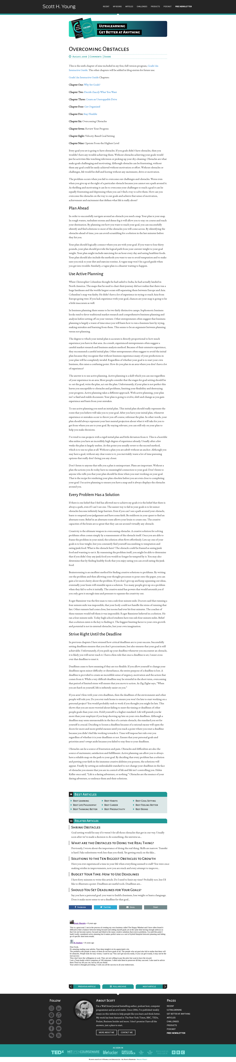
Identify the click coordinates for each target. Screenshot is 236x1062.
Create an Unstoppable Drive (101, 99)
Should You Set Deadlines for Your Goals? (106, 890)
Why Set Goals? (92, 84)
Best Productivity (114, 809)
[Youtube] (58, 1022)
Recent (170, 1006)
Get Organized (92, 106)
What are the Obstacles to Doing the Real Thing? (112, 843)
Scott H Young (59, 9)
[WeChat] (51, 1035)
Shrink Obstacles (85, 827)
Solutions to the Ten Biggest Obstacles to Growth (113, 859)
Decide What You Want (100, 92)
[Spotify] (51, 1015)
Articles (171, 1018)
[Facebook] (51, 1028)
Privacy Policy (142, 1059)
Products (172, 1025)
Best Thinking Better (85, 809)
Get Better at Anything (178, 1014)
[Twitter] (51, 1022)
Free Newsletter (176, 1033)
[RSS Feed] (58, 1035)
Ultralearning (174, 1010)
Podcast (171, 1029)
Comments (96, 56)
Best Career (111, 805)
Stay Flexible (90, 114)
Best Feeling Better (147, 805)
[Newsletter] (58, 1028)
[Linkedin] (58, 1008)
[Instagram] (51, 1008)
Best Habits (111, 800)
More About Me (106, 1032)
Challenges (173, 1021)
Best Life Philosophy (84, 805)
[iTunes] (58, 1015)
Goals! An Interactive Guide (84, 77)
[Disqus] (118, 950)
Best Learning (81, 800)
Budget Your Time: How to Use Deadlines (105, 874)
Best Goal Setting (146, 800)
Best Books (142, 809)
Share (107, 56)
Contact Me (127, 1032)
